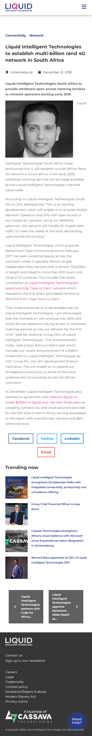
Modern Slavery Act (20, 696)
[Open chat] (77, 721)
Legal (9, 676)
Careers (11, 672)
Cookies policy (16, 686)
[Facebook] (64, 640)
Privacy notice (16, 701)
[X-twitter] (73, 640)
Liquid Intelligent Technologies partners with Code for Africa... (30, 606)
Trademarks (14, 681)
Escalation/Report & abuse (25, 691)
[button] (84, 7)
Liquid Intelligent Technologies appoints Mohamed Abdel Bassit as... (61, 606)
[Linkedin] (82, 640)
